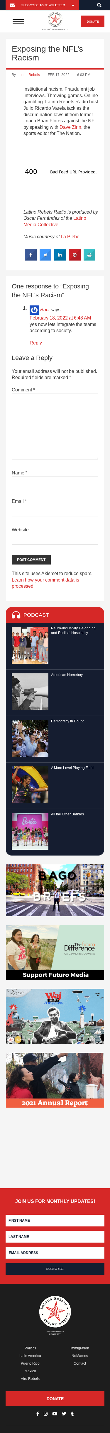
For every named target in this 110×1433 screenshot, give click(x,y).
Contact (80, 1363)
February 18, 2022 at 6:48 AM (60, 317)
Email (19, 501)
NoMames (80, 1356)
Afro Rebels (30, 1379)
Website (20, 529)
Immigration (79, 1348)
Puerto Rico (30, 1363)
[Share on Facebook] (31, 259)
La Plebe (70, 236)
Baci (45, 309)
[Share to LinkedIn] (60, 259)
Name (19, 472)
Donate (93, 21)
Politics (30, 1348)
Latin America (30, 1356)
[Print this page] (89, 259)
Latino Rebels (29, 75)
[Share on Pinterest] (75, 259)
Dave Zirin (70, 127)
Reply (36, 342)
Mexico (30, 1371)
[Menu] (19, 21)
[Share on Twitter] (45, 259)
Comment (23, 389)
